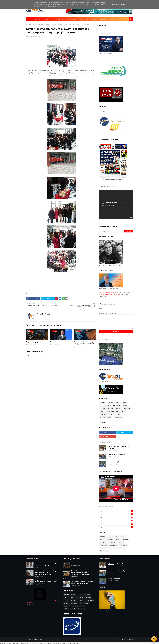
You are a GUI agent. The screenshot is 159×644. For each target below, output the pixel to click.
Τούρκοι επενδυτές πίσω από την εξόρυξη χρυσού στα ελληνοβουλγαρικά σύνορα (45, 572)
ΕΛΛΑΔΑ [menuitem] (111, 19)
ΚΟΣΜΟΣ (125, 405)
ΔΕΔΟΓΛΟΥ (124, 403)
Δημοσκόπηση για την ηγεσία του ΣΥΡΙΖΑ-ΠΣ (118, 447)
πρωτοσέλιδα (107, 179)
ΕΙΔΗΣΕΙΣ (102, 405)
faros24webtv (103, 422)
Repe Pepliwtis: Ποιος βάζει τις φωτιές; (110, 294)
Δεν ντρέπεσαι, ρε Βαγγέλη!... (117, 454)
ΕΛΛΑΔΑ (109, 405)
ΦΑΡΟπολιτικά (118, 417)
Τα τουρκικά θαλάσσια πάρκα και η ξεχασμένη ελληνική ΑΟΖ (84, 343)
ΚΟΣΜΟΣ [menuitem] (103, 19)
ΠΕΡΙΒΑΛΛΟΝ (126, 408)
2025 (116, 514)
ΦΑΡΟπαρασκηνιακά (105, 417)
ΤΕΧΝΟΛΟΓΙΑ (103, 414)
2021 (116, 527)
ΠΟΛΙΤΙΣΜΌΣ (110, 411)
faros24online (39, 640)
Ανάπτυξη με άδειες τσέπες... (60, 342)
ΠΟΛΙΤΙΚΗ (37, 24)
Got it (123, 4)
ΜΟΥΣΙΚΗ (102, 408)
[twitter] (124, 432)
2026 (116, 511)
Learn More (115, 4)
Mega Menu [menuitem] (72, 19)
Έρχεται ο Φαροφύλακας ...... (36, 342)
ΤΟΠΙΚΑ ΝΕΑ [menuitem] (47, 19)
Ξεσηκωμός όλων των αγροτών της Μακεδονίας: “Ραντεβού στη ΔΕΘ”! (46, 581)
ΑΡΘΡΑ (117, 403)
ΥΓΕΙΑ (119, 414)
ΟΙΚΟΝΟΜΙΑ (110, 408)
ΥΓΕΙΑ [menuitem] (81, 19)
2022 (116, 524)
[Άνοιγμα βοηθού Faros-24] (154, 639)
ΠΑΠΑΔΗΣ (118, 408)
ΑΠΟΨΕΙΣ (110, 403)
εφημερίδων (114, 179)
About (123, 640)
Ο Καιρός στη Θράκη (114, 462)
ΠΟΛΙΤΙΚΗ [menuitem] (37, 19)
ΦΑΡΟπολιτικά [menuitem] (91, 19)
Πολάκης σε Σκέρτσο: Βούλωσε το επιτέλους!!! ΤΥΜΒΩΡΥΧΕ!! (82, 582)
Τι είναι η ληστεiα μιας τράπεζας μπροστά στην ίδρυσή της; (45, 564)
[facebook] (107, 432)
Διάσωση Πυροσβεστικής (106, 292)
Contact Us (130, 640)
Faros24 (29, 36)
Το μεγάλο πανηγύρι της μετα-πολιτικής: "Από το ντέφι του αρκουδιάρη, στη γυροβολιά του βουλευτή (81, 573)
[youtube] (107, 436)
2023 (116, 521)
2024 (116, 517)
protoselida (120, 179)
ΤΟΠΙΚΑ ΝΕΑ (112, 414)
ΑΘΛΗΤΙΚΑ (102, 403)
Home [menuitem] (29, 19)
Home (118, 640)
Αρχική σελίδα (30, 24)
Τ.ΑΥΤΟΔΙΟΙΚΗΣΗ (120, 411)
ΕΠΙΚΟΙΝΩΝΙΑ (116, 405)
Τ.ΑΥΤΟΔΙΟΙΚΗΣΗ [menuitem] (59, 19)
